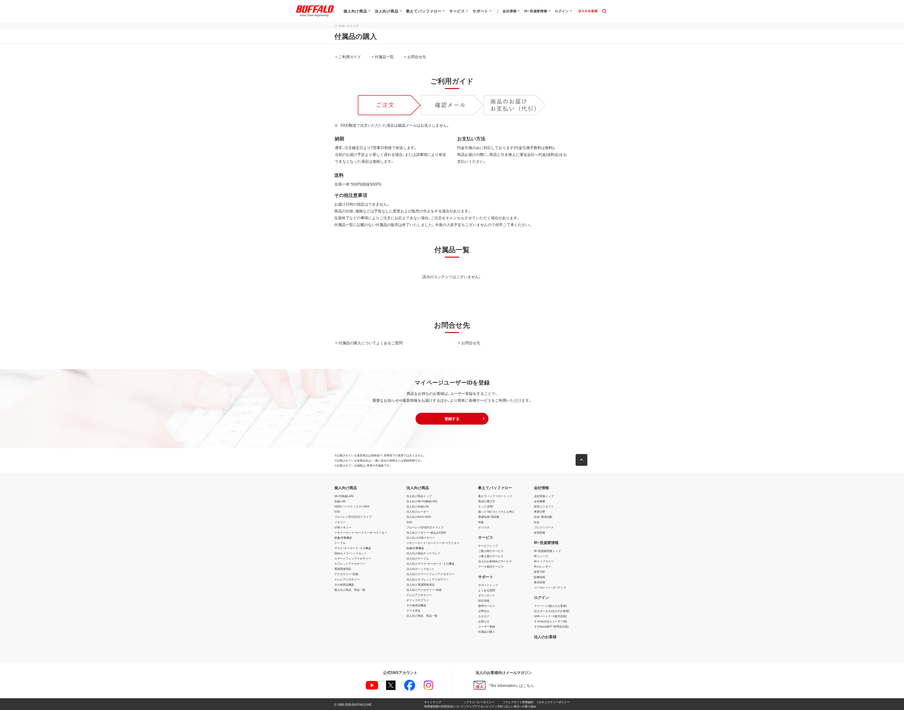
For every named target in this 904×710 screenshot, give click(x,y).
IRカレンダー (542, 566)
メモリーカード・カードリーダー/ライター (360, 532)
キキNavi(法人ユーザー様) (550, 621)
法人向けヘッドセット (420, 569)
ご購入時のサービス (491, 551)
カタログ (483, 616)
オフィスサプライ (417, 600)
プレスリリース (544, 527)
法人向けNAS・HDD (418, 517)
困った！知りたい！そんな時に (496, 511)
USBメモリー (342, 527)
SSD (337, 511)
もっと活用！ (486, 506)
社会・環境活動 (543, 517)
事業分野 (539, 511)
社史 (537, 522)
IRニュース (541, 556)
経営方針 (539, 571)
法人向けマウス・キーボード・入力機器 (430, 563)
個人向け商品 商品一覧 (349, 590)
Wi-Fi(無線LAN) (344, 496)
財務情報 (539, 577)
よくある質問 (486, 590)
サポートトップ (488, 585)
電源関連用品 (342, 569)
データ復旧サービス (491, 566)
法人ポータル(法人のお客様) (552, 611)
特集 (481, 522)
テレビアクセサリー (347, 579)
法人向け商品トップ (419, 496)
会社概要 (539, 501)
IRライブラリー (544, 561)
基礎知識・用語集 (488, 517)
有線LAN (340, 501)
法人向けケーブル (417, 558)
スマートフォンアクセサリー (352, 558)
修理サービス (486, 606)
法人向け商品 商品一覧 (421, 615)
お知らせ (483, 621)
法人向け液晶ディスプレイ (423, 553)
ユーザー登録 (486, 626)
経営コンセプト (544, 506)
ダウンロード (486, 595)
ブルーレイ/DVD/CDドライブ (352, 517)
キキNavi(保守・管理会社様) (551, 626)
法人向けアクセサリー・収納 (424, 590)
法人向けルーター (417, 511)
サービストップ (488, 546)
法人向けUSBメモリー (420, 538)
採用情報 (539, 532)
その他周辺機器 (344, 584)
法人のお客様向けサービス (495, 561)
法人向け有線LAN (417, 506)
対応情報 (483, 600)
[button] (452, 419)
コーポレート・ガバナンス (550, 587)
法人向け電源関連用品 (420, 584)
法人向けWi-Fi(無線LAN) (421, 501)
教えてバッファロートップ (495, 496)
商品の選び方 (486, 501)
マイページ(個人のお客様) (550, 606)
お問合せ (483, 611)
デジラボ (483, 527)
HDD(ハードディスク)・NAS (352, 506)
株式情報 (539, 582)
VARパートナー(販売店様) (550, 616)
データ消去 (413, 610)
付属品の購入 (486, 631)
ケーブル (340, 543)
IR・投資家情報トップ (547, 551)
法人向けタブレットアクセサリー (427, 579)
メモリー (340, 522)
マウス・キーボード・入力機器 (352, 548)
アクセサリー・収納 (346, 574)
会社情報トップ (544, 496)
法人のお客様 (545, 636)
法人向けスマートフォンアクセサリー (430, 574)
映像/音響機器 (343, 538)
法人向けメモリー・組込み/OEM (426, 532)
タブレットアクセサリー (349, 563)
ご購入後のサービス (491, 556)
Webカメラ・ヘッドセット (350, 553)
